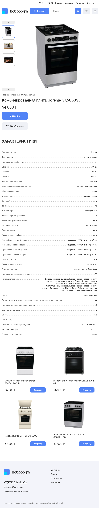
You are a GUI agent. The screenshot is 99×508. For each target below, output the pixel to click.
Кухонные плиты (19, 95)
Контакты (80, 3)
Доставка (69, 3)
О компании (92, 3)
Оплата (54, 474)
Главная (58, 3)
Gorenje (31, 95)
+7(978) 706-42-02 (45, 3)
